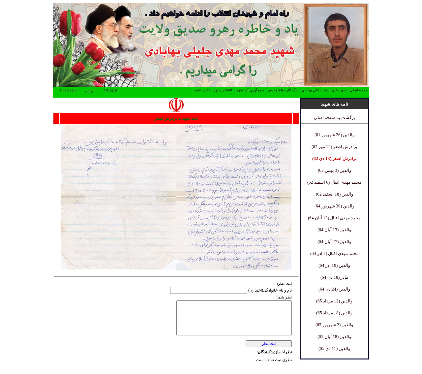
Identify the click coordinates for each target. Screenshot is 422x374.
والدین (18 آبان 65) (334, 336)
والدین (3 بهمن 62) (334, 170)
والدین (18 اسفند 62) (334, 194)
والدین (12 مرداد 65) (334, 300)
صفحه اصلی (359, 90)
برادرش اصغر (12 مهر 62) (334, 146)
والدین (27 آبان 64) (334, 241)
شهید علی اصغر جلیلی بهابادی (324, 90)
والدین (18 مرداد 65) (334, 312)
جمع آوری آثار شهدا (249, 90)
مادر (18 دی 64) (334, 277)
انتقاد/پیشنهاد (222, 90)
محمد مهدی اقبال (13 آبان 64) (334, 217)
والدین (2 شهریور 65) (334, 324)
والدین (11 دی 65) (334, 348)
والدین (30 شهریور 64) (334, 205)
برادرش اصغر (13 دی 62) (334, 158)
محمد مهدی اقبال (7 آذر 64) (334, 253)
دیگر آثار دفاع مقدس (282, 90)
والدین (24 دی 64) (334, 289)
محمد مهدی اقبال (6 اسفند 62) (334, 182)
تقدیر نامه (202, 90)
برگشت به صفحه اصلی (334, 117)
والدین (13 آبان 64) (334, 229)
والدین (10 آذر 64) (334, 265)
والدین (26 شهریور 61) (334, 134)
